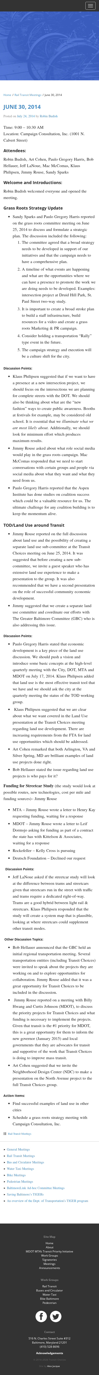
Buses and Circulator (49, 1290)
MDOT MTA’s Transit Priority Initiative (49, 1251)
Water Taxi (49, 1295)
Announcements (49, 1268)
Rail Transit (49, 1286)
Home (7, 95)
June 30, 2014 (22, 106)
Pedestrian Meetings (20, 1181)
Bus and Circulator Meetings (25, 1162)
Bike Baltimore (49, 1299)
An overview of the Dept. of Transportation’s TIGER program (47, 1201)
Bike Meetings (16, 1175)
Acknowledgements (49, 1353)
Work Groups (49, 1255)
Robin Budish (49, 116)
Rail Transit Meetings (28, 95)
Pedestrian (49, 1303)
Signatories (49, 1260)
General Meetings (18, 1149)
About (49, 1247)
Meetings (49, 1264)
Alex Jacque (53, 1366)
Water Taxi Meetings (20, 1168)
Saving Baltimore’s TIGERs (25, 1194)
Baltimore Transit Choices (49, 40)
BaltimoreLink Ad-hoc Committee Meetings (35, 1188)
